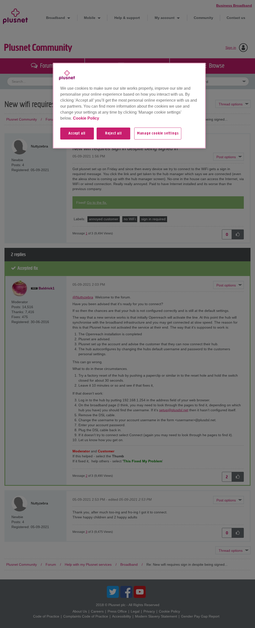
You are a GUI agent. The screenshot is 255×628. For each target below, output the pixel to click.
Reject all (113, 134)
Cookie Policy (86, 118)
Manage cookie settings (158, 134)
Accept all (76, 134)
